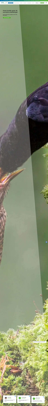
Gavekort (13, 0)
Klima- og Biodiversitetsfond (5, 0)
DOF (1, 0)
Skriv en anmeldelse (6, 17)
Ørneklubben (10, 0)
